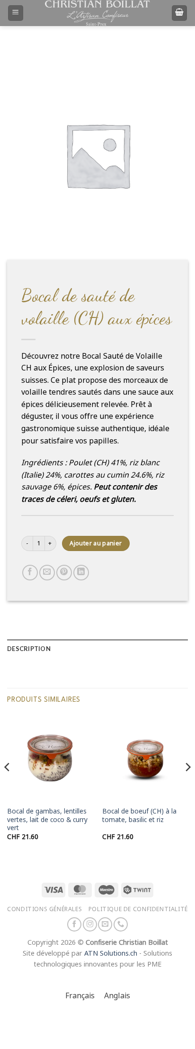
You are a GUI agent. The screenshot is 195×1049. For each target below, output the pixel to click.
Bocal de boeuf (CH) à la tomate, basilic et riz (139, 815)
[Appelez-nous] (121, 924)
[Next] (187, 786)
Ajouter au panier (96, 543)
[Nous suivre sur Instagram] (90, 924)
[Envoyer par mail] (47, 572)
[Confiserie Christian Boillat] (97, 13)
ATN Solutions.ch (110, 953)
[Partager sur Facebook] (30, 572)
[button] (15, 13)
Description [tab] (29, 648)
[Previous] (7, 786)
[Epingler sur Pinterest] (64, 572)
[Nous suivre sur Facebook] (74, 924)
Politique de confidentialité (138, 909)
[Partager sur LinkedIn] (81, 572)
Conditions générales (44, 909)
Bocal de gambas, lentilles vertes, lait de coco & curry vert (47, 819)
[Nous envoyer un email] (105, 924)
